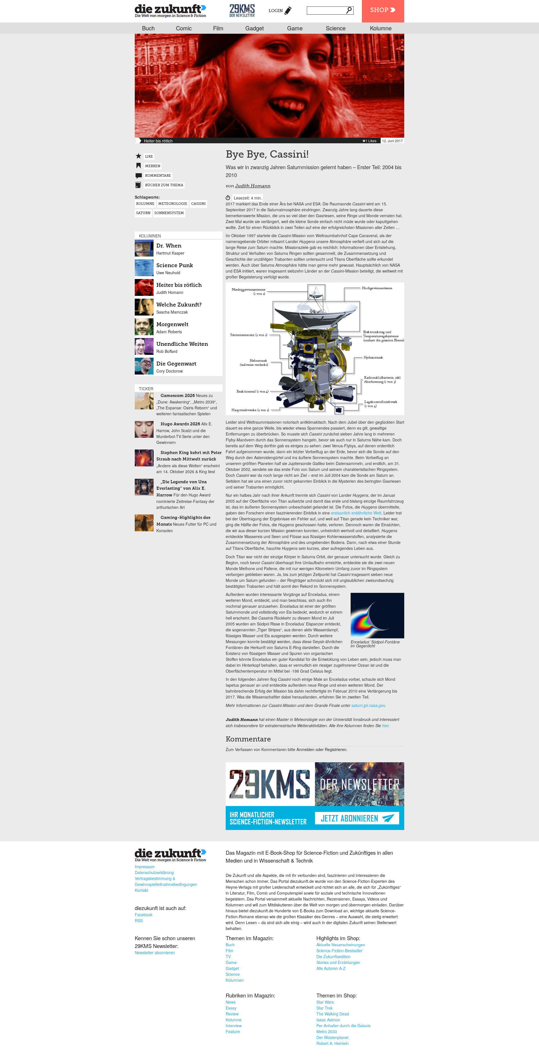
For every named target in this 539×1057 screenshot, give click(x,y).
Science (336, 28)
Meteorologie (172, 204)
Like (149, 156)
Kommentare (158, 176)
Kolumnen (235, 980)
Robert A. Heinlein (332, 1043)
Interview (234, 1025)
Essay (231, 1008)
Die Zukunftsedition (333, 956)
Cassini (198, 204)
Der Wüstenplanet (332, 1037)
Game (295, 28)
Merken (152, 166)
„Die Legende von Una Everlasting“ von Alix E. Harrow (181, 488)
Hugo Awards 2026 (180, 424)
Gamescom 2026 (178, 396)
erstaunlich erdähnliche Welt (356, 513)
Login (276, 11)
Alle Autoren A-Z (331, 968)
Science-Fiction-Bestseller (339, 950)
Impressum (145, 866)
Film (218, 28)
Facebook (143, 914)
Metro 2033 (326, 1031)
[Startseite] (170, 9)
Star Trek (324, 1008)
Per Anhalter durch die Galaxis (343, 1025)
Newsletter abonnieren (155, 952)
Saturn (143, 213)
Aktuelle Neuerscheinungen (340, 944)
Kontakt (141, 890)
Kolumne (381, 28)
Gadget (254, 28)
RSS (139, 920)
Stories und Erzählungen (338, 962)
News (231, 1002)
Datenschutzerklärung (154, 872)
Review (232, 1014)
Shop (379, 10)
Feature (233, 1031)
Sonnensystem (169, 213)
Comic (184, 28)
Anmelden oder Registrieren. (322, 749)
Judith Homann (253, 186)
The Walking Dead (332, 1014)
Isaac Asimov (328, 1019)
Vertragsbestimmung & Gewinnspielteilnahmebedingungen (166, 881)
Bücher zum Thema (164, 185)
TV (228, 956)
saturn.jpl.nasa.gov (368, 705)
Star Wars (325, 1002)
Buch (148, 28)
